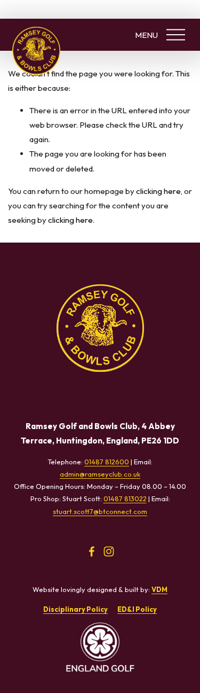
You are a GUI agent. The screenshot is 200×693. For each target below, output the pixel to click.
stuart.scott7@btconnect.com (100, 511)
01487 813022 (125, 498)
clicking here (158, 191)
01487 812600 (106, 461)
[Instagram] (108, 551)
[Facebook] (91, 551)
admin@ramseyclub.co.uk (100, 474)
